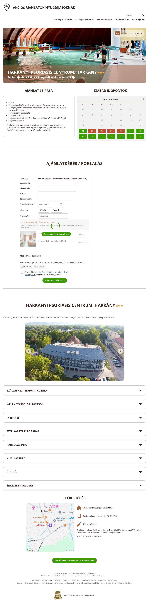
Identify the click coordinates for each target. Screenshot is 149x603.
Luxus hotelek (112, 580)
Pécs (97, 583)
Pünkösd (84, 580)
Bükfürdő (37, 583)
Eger (43, 583)
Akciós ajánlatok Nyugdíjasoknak (44, 7)
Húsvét (44, 580)
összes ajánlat (138, 19)
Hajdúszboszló (69, 583)
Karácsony (52, 580)
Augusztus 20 (36, 580)
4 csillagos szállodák (84, 19)
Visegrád (121, 583)
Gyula (61, 583)
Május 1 (59, 580)
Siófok (108, 583)
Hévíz (85, 583)
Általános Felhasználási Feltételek (52, 576)
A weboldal (30, 272)
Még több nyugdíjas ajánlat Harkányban (74, 560)
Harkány (79, 583)
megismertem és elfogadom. (48, 274)
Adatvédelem (69, 576)
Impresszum (103, 576)
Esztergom (49, 583)
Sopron (114, 583)
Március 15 (67, 580)
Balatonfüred (28, 583)
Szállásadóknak (92, 576)
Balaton (19, 583)
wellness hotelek (104, 19)
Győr (56, 583)
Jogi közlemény (81, 576)
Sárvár (103, 583)
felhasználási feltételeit (45, 272)
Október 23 (76, 580)
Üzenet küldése (90, 524)
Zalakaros (128, 583)
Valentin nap (101, 580)
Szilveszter (92, 580)
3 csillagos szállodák (63, 19)
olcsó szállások (122, 19)
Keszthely (91, 583)
